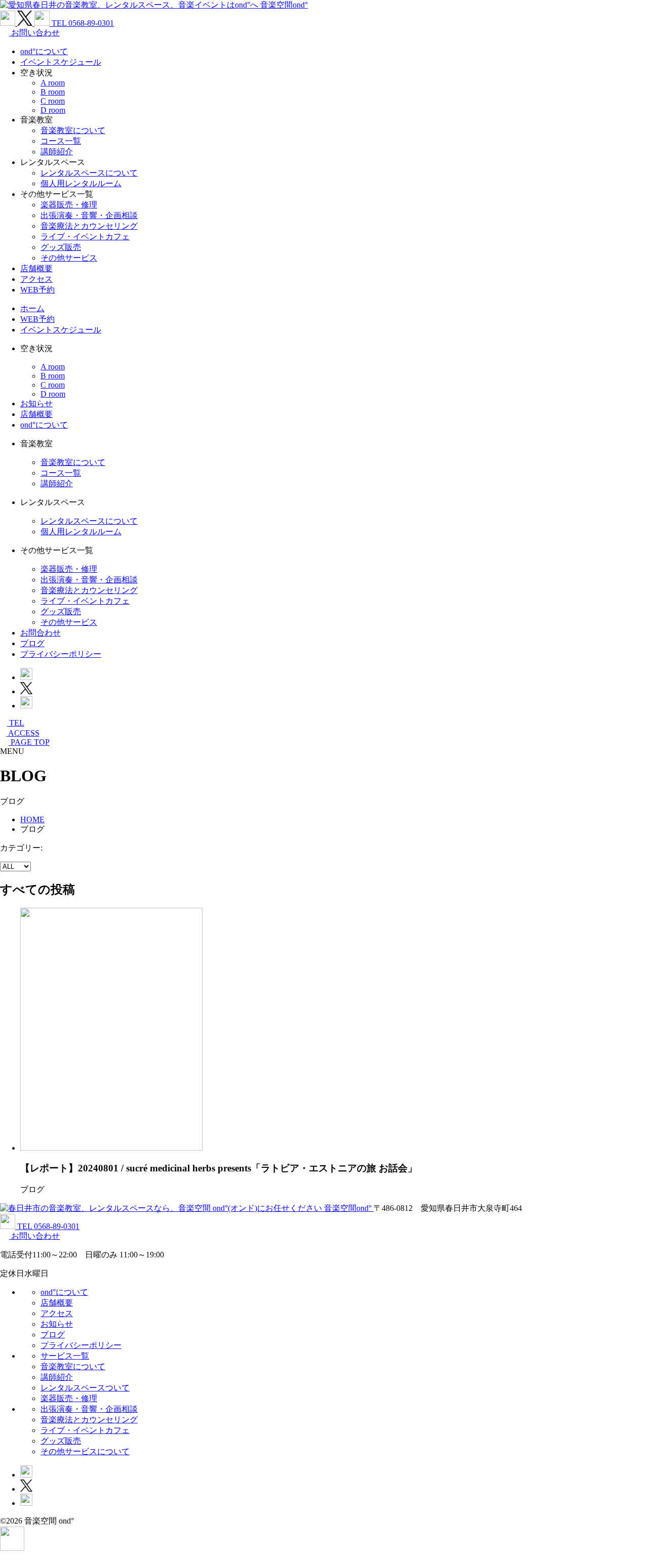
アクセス (36, 279)
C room (52, 101)
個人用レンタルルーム (81, 183)
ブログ (32, 643)
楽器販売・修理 (68, 204)
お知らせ (36, 403)
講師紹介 (56, 151)
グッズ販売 (60, 247)
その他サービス (68, 258)
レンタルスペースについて (89, 172)
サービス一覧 (64, 1356)
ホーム (32, 308)
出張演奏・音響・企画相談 (89, 215)
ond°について (44, 51)
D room (52, 110)
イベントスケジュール (60, 62)
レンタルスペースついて (85, 1387)
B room (52, 92)
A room (52, 82)
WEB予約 (37, 289)
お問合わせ (40, 632)
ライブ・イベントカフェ (85, 236)
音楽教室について (72, 130)
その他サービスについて (85, 1451)
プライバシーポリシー (60, 654)
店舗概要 (36, 268)
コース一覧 (60, 141)
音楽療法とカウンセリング (89, 226)
